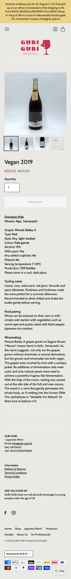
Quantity (10, 179)
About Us (22, 534)
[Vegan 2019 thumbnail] (11, 143)
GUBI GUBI (19, 540)
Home (8, 528)
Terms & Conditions (16, 472)
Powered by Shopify (36, 540)
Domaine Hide (14, 217)
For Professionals (40, 534)
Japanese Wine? (33, 528)
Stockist (9, 534)
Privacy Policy (12, 476)
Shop (18, 528)
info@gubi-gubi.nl (22, 443)
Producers (51, 528)
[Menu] (7, 29)
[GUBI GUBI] (36, 47)
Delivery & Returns (15, 469)
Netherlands (16, 553)
